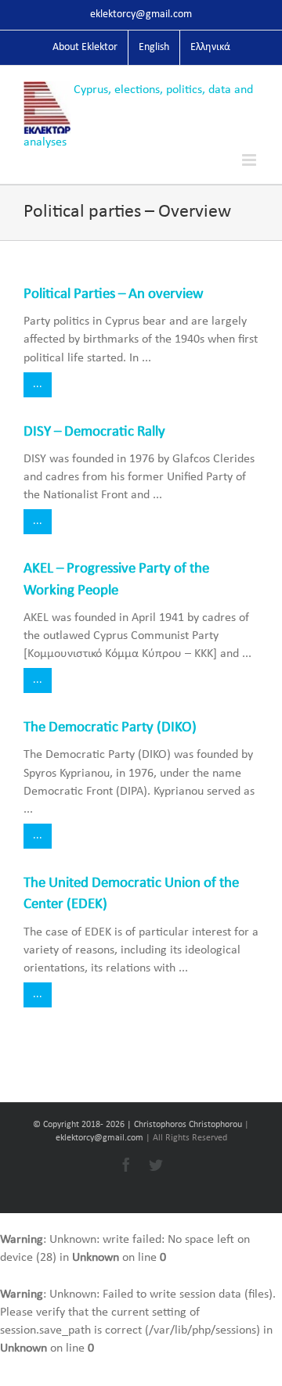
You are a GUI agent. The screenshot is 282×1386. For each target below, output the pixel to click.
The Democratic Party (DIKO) (110, 727)
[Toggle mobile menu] (250, 160)
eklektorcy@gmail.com (141, 14)
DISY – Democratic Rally (94, 432)
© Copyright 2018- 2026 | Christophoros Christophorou (138, 1124)
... (37, 384)
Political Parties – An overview (114, 294)
